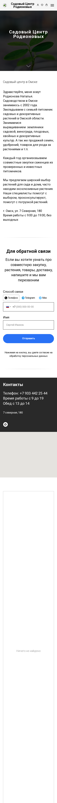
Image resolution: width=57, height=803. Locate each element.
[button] (38, 5)
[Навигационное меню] (52, 5)
